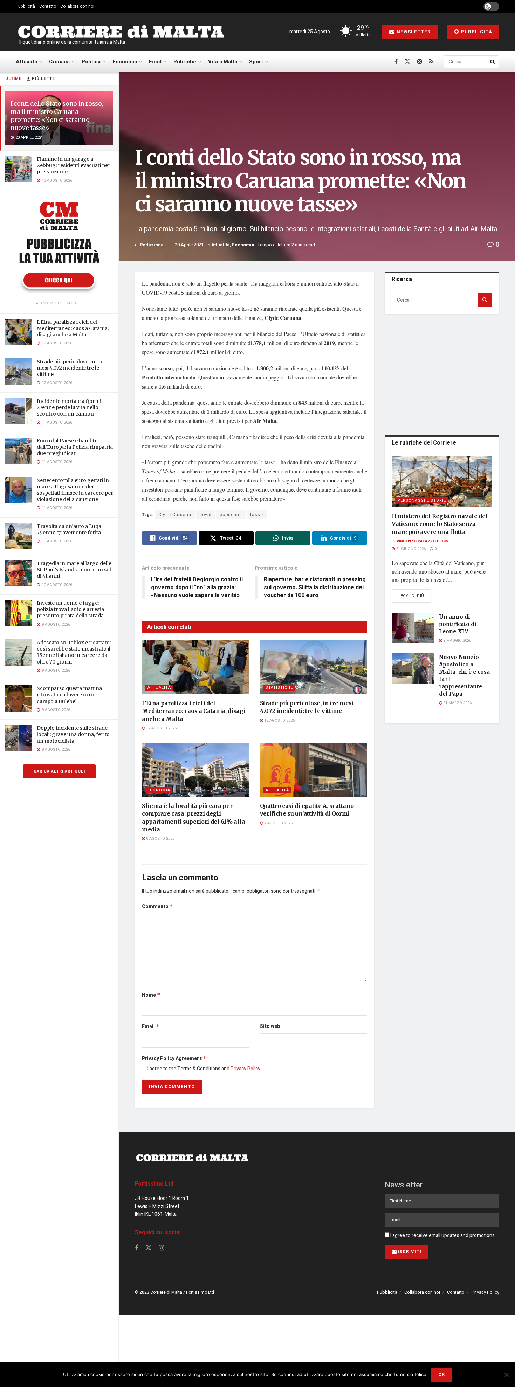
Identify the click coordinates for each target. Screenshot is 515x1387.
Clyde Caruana (174, 514)
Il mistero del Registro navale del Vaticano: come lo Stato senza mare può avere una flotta (440, 524)
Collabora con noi (77, 6)
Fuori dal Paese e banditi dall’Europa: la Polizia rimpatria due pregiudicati (75, 447)
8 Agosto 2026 (159, 839)
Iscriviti (409, 1251)
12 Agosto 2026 (161, 728)
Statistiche (279, 688)
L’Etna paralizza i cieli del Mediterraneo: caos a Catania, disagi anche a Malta (73, 328)
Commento (157, 906)
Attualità (26, 62)
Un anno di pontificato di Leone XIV (457, 624)
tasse (256, 514)
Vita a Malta (222, 62)
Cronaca (59, 62)
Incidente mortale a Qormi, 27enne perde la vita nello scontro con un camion (69, 407)
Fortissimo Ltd (154, 1184)
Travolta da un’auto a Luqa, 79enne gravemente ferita (69, 529)
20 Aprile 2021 (189, 244)
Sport (256, 62)
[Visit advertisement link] (59, 246)
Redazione (152, 244)
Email (150, 1026)
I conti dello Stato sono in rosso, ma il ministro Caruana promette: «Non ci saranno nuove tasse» (57, 116)
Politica (91, 62)
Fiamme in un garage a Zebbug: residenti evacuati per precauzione (73, 165)
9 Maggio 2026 (456, 641)
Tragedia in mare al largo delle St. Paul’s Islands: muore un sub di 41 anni (75, 569)
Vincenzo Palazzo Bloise (424, 541)
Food (155, 62)
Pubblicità (25, 6)
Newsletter (413, 31)
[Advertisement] (443, 373)
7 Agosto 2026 (278, 823)
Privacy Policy (245, 1068)
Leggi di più (414, 595)
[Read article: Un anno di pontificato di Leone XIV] (413, 628)
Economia (124, 62)
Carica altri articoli (59, 771)
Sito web (270, 1026)
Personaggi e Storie (421, 500)
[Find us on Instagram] (419, 62)
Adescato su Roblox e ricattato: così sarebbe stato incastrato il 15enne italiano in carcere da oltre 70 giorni (74, 652)
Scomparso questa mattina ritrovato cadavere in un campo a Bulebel (69, 694)
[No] (506, 1374)
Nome (151, 995)
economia (231, 514)
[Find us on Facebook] (396, 62)
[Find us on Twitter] (407, 62)
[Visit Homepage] (121, 32)
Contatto (47, 6)
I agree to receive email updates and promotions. (442, 1235)
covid (205, 514)
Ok (441, 1374)
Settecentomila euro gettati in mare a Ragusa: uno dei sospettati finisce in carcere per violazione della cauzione (75, 490)
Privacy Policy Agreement (174, 1058)
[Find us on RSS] (431, 62)
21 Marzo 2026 (457, 703)
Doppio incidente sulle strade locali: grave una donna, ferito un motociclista (73, 734)
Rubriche (184, 62)
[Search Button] (493, 61)
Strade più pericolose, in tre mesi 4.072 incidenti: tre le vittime (70, 367)
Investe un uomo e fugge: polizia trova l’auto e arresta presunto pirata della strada (70, 609)
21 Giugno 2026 (410, 549)
